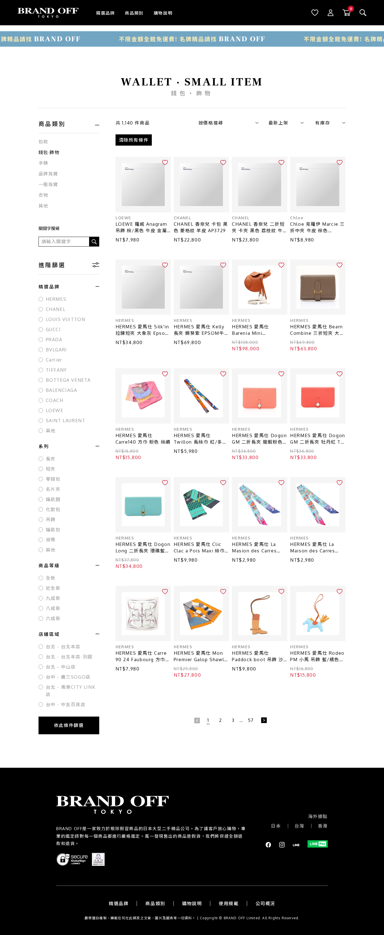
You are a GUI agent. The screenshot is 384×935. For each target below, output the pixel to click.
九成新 (53, 598)
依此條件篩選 (69, 725)
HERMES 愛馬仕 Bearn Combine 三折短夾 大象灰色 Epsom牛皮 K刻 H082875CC (317, 330)
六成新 (53, 618)
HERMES (56, 299)
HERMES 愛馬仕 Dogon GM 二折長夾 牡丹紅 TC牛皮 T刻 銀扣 (317, 439)
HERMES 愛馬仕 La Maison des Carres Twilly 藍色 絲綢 (312, 547)
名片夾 (53, 489)
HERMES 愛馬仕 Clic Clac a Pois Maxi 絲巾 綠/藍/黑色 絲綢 (199, 547)
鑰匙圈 (53, 499)
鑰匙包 (53, 529)
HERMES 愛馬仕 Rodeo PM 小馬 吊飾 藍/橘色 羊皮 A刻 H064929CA (317, 656)
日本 (276, 826)
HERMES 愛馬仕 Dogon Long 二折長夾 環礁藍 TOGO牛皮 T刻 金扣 (143, 547)
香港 (323, 826)
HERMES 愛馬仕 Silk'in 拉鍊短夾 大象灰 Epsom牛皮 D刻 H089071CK (143, 330)
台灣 (299, 826)
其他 (43, 206)
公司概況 (265, 903)
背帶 (51, 540)
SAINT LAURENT (65, 420)
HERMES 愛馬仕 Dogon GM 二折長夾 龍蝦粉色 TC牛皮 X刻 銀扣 (259, 439)
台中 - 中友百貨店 (66, 704)
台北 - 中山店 (61, 667)
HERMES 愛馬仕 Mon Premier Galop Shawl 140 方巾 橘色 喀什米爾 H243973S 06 (200, 656)
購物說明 (163, 13)
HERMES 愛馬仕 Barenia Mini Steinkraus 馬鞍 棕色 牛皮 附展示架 (259, 330)
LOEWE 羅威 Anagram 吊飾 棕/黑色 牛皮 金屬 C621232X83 (141, 227)
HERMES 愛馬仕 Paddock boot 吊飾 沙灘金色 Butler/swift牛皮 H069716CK (257, 656)
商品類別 (134, 13)
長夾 (51, 459)
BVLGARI (56, 350)
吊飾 (51, 519)
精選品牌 (105, 13)
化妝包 (53, 509)
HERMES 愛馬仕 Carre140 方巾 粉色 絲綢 (143, 439)
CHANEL (56, 309)
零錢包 (53, 479)
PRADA (54, 339)
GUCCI (53, 329)
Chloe (296, 217)
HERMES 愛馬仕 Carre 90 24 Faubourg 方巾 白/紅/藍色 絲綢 (141, 656)
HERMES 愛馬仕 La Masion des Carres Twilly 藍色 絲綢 (254, 547)
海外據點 (318, 816)
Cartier (54, 360)
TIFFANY (56, 370)
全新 (51, 578)
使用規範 (228, 903)
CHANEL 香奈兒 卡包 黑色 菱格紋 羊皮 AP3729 (201, 227)
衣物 (43, 195)
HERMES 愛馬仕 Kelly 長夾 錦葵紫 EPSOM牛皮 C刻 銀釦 (199, 330)
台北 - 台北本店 (63, 646)
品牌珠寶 (48, 174)
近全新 (53, 588)
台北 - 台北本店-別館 (69, 657)
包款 (43, 141)
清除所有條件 (134, 140)
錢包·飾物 (49, 152)
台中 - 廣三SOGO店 (68, 677)
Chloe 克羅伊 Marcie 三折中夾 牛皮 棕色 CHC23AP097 (317, 227)
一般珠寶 (48, 184)
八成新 (53, 608)
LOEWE (55, 410)
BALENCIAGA (61, 390)
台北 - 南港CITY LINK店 (71, 690)
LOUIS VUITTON (65, 319)
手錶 (43, 163)
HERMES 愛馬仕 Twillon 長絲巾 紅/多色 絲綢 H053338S (200, 439)
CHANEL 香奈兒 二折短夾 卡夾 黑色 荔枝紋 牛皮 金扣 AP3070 (258, 227)
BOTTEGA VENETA (68, 380)
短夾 (51, 469)
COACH (55, 400)
